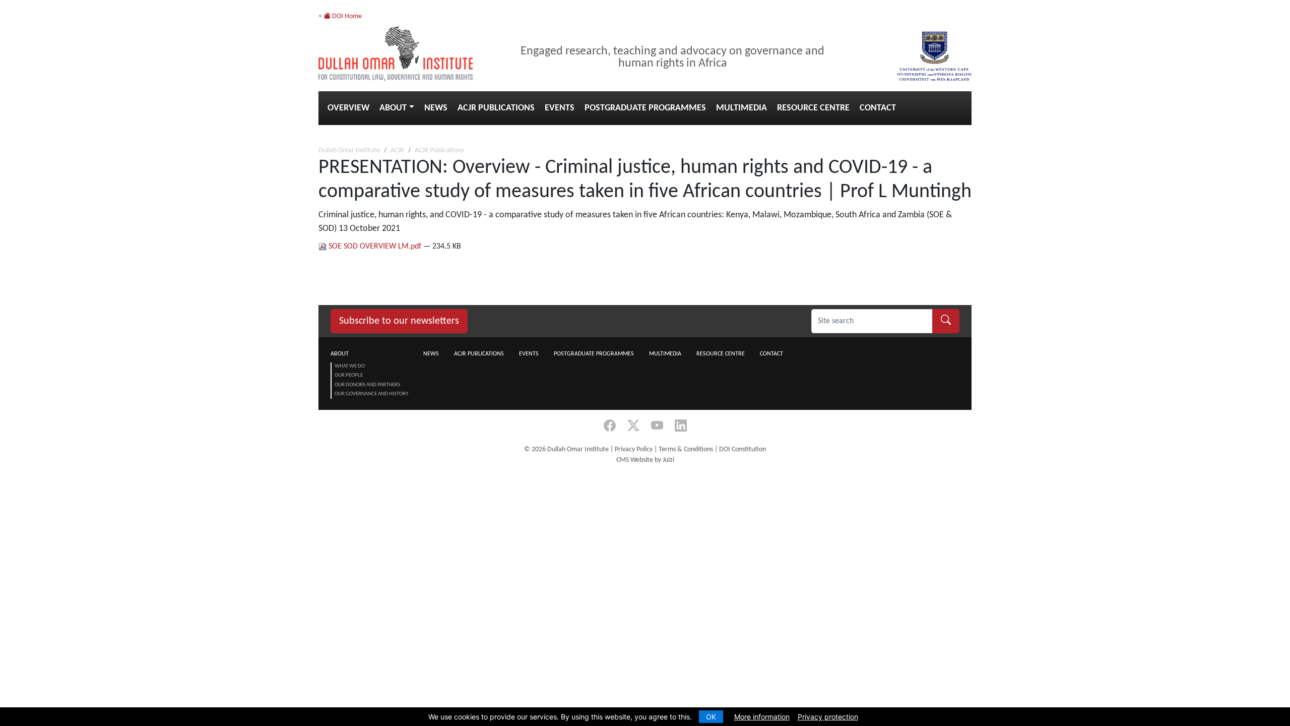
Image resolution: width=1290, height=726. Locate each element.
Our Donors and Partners (367, 385)
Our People (349, 375)
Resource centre (813, 108)
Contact (878, 108)
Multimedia (741, 108)
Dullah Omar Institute (349, 150)
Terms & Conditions (686, 449)
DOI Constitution (742, 449)
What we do (350, 366)
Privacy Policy (634, 449)
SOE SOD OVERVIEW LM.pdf (375, 247)
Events (559, 108)
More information (762, 716)
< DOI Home (340, 16)
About (393, 108)
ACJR (397, 150)
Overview (348, 108)
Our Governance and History (371, 394)
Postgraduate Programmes (645, 108)
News (435, 108)
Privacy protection (828, 716)
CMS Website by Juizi (645, 460)
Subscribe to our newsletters (399, 321)
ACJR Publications (496, 108)
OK (711, 716)
